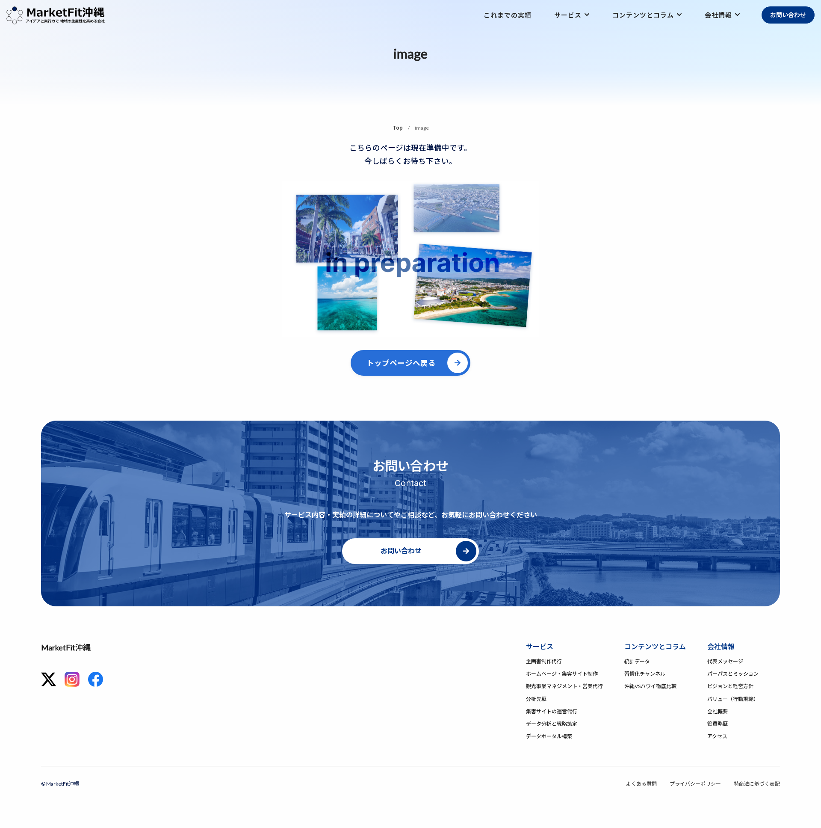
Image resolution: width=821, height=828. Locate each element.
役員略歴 (717, 724)
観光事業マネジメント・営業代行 (564, 686)
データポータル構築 (549, 736)
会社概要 (717, 711)
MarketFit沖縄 (66, 647)
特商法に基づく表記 (757, 784)
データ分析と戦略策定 (551, 724)
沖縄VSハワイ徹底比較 (650, 686)
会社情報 (718, 15)
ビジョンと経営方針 (730, 686)
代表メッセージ (725, 661)
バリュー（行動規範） (733, 699)
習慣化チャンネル (644, 674)
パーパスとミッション (733, 674)
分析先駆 (536, 699)
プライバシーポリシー (695, 784)
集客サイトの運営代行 (551, 711)
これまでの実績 (508, 15)
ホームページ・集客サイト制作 (562, 674)
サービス (568, 15)
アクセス (717, 736)
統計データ (637, 661)
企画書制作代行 (544, 661)
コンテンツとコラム (643, 15)
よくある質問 (641, 784)
